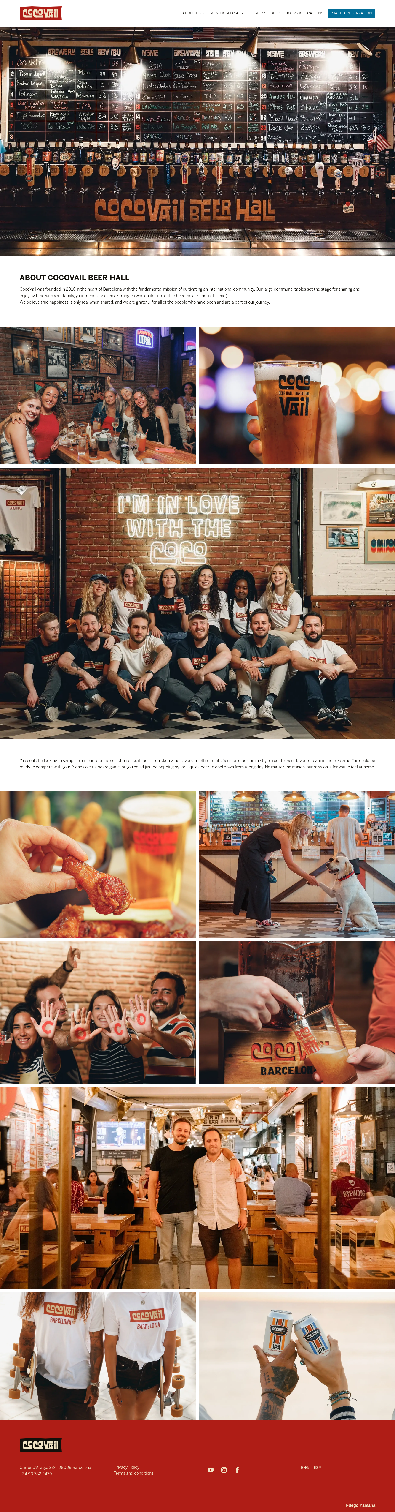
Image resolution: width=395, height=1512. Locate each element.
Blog (275, 13)
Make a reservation (352, 13)
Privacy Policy (126, 1467)
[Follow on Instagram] (226, 1470)
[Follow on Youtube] (213, 1470)
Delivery (256, 13)
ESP (317, 1468)
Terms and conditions (134, 1473)
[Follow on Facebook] (239, 1470)
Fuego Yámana (360, 1505)
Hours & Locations (304, 13)
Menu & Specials (226, 13)
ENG (305, 1468)
